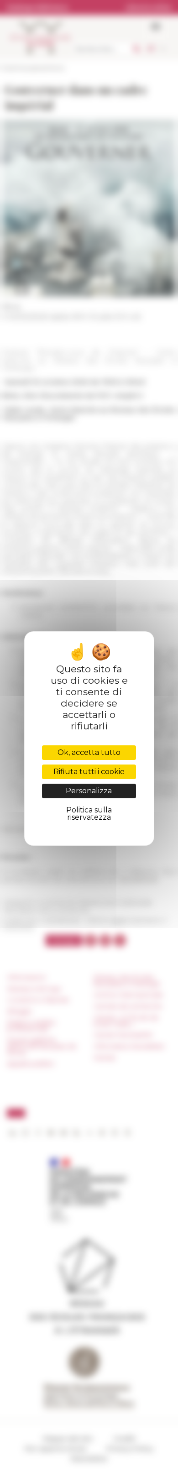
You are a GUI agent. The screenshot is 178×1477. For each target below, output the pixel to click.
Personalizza (89, 790)
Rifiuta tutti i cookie (89, 771)
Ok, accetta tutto (89, 752)
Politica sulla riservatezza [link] (89, 814)
